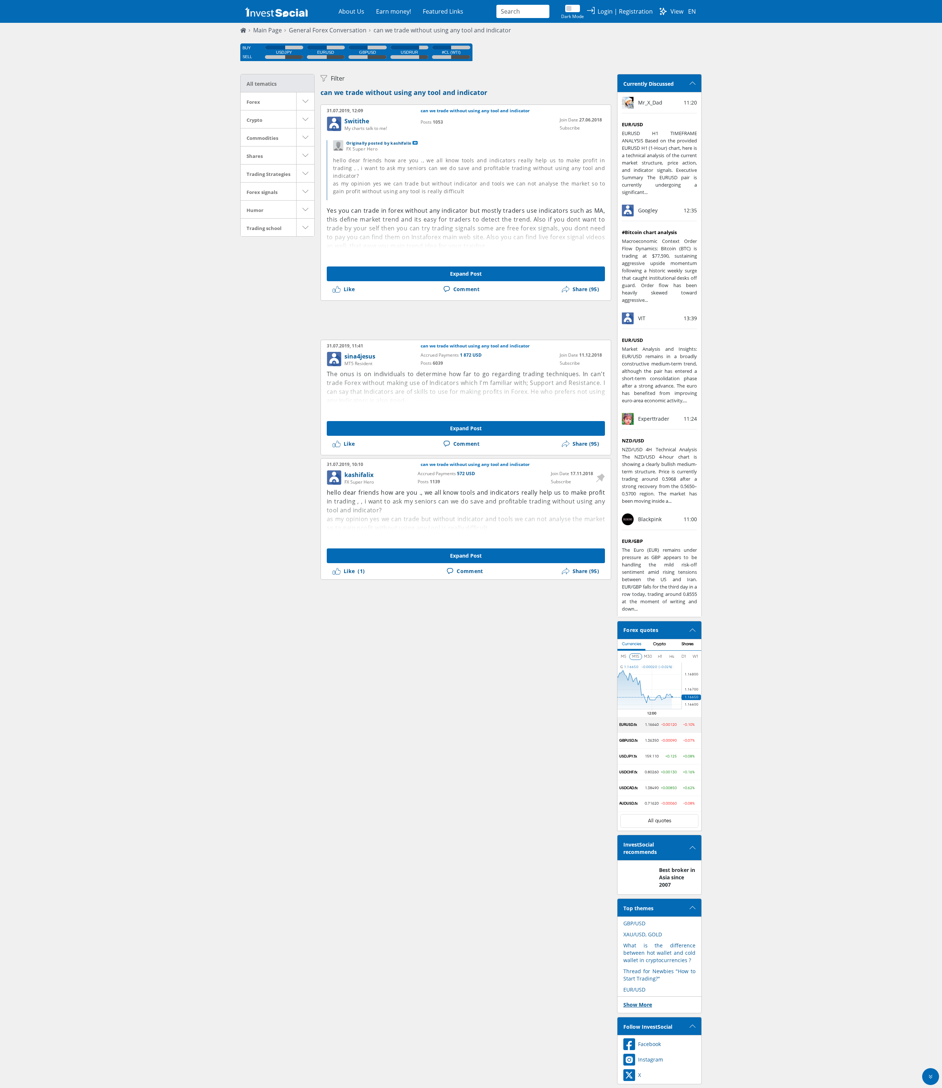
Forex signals (262, 192)
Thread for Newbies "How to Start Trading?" (659, 975)
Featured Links (443, 11)
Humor (255, 210)
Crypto (254, 120)
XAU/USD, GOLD (642, 934)
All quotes (659, 820)
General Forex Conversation (327, 30)
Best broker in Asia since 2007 (677, 877)
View (676, 11)
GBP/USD (634, 923)
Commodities (262, 138)
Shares (255, 156)
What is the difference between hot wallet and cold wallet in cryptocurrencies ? (659, 953)
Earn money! (393, 11)
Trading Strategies (268, 174)
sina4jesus (359, 356)
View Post (415, 143)
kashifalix (358, 475)
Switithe (356, 121)
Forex (253, 102)
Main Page (267, 30)
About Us (351, 11)
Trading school (264, 228)
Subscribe (570, 128)
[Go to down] (930, 1076)
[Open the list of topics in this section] (305, 101)
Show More (637, 1004)
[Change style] (663, 11)
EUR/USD (634, 989)
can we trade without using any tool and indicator (442, 30)
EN (692, 11)
